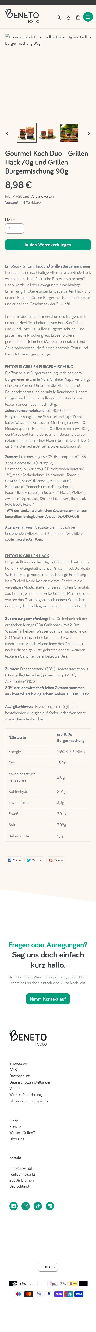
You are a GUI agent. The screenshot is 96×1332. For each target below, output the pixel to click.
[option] (27, 133)
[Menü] (88, 17)
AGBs (14, 1069)
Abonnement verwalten (28, 1101)
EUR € (46, 1267)
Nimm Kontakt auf (48, 999)
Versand (16, 1088)
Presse (15, 1126)
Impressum (18, 1063)
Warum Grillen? (22, 1132)
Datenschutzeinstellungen (30, 1082)
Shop (13, 1120)
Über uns (16, 1138)
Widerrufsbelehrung (25, 1094)
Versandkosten (42, 196)
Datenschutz (19, 1075)
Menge (10, 219)
